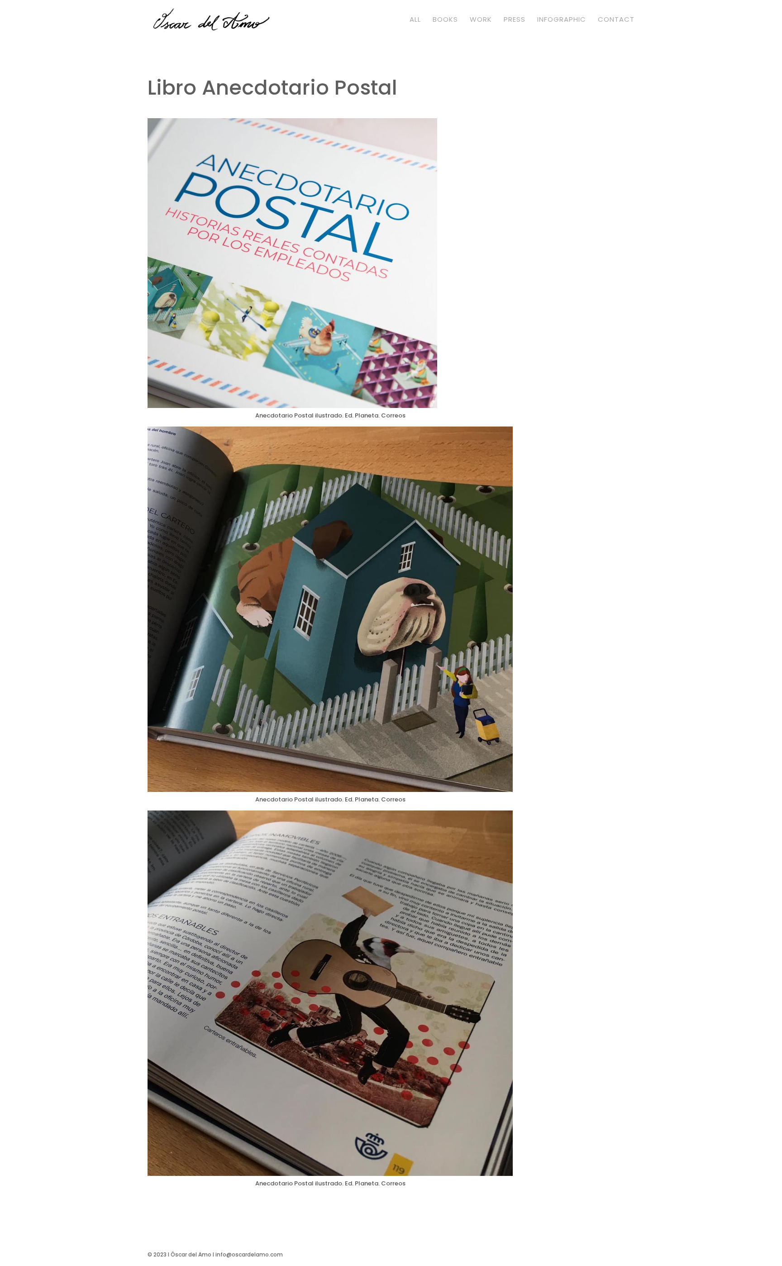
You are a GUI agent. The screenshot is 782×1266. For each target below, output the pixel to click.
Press (514, 20)
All (415, 20)
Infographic (561, 20)
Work (481, 20)
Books (445, 20)
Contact (616, 20)
